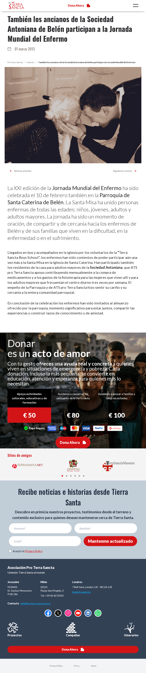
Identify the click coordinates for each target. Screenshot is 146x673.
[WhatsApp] (97, 613)
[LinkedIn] (88, 613)
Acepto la (27, 551)
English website (81, 592)
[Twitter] (58, 613)
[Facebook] (48, 613)
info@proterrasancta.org (35, 603)
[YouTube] (78, 613)
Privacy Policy (33, 551)
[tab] (62, 476)
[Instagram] (68, 613)
